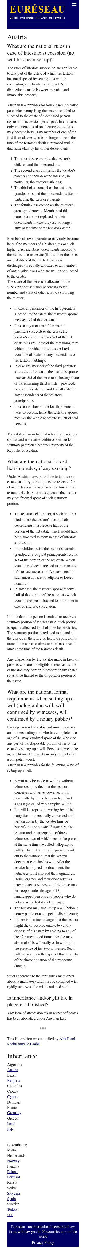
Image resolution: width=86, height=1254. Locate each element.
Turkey (12, 1209)
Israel (11, 1123)
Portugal (13, 1176)
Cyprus (12, 1096)
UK (10, 1214)
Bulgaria (13, 1080)
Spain (11, 1198)
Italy (10, 1128)
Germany (14, 1112)
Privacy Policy (43, 1242)
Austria (12, 1069)
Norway (13, 1160)
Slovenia (13, 1193)
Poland (12, 1171)
